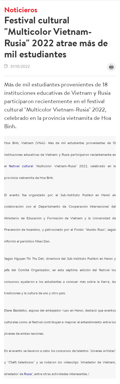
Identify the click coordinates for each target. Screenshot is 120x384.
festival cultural (21, 166)
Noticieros (20, 9)
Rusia (28, 373)
